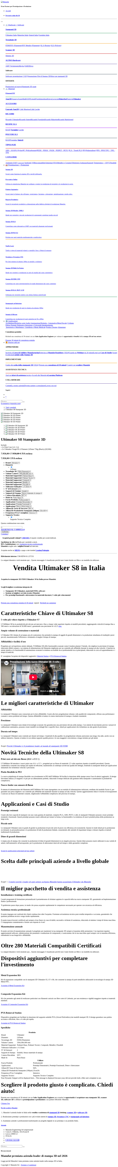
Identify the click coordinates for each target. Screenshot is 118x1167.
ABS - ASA (10, 150)
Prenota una (52, 365)
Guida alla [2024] (22, 365)
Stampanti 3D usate (29, 87)
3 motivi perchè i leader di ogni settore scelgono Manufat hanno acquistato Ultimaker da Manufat (50, 882)
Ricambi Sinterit (25, 120)
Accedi (8, 11)
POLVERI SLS (12, 134)
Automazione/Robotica (38, 323)
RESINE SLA (11, 124)
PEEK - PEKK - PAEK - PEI (48, 150)
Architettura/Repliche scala (15, 323)
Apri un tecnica (18, 375)
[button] (13, 530)
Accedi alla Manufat (47, 375)
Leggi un (102, 353)
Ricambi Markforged (65, 120)
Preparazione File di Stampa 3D (38, 76)
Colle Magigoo (24, 109)
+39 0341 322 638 (12, 1140)
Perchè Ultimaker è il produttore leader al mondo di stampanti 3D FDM (37, 746)
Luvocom (55, 99)
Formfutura (40, 99)
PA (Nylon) (19, 150)
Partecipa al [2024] (54, 353)
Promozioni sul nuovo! (14, 87)
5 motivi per (78, 365)
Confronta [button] (5, 532)
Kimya (49, 99)
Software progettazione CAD (16, 76)
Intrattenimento (47, 325)
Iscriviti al (22, 353)
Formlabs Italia (43, 35)
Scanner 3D (10, 50)
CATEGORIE (11, 157)
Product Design (51, 327)
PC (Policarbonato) (30, 150)
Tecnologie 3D (11, 40)
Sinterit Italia (33, 35)
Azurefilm (21, 99)
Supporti (90, 163)
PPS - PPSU (101, 150)
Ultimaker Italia (11, 35)
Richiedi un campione (48, 603)
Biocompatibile (39, 163)
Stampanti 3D (11, 29)
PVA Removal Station (58, 656)
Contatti (8, 386)
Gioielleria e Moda (31, 327)
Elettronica (21, 325)
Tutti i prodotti (11, 407)
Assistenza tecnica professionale (31, 544)
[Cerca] (24, 1146)
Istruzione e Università (33, 325)
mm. (60, 626)
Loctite (21, 130)
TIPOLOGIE (11, 145)
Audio (27, 323)
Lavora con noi (50, 386)
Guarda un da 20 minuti (81, 353)
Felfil (26, 66)
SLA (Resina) (45, 45)
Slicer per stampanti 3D (59, 76)
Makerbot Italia (22, 35)
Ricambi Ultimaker (12, 120)
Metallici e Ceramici (64, 163)
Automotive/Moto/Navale (57, 323)
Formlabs (13, 140)
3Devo (30, 66)
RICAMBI (10, 114)
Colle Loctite (35, 109)
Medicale (42, 327)
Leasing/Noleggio (42, 550)
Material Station (43, 656)
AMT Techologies (12, 66)
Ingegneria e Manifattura (15, 327)
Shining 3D (10, 56)
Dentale (13, 325)
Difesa (8, 325)
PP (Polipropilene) (89, 150)
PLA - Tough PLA (75, 150)
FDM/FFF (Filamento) (14, 45)
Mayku (21, 66)
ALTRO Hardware (13, 60)
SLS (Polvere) (56, 45)
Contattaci (4, 534)
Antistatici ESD (11, 163)
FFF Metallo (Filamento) (31, 45)
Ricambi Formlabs (37, 120)
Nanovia (70, 99)
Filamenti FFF (10, 93)
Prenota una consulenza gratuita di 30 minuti (17, 603)
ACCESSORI (11, 104)
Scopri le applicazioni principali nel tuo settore (17, 851)
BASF (27, 99)
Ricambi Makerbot (51, 120)
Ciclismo (70, 323)
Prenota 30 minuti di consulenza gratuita (20, 340)
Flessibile (113, 163)
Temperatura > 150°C (102, 163)
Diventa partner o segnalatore (34, 386)
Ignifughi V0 (29, 163)
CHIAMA (26, 538)
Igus (45, 99)
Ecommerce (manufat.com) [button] (11, 403)
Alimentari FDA (51, 163)
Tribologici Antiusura (79, 163)
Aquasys (15, 99)
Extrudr (33, 99)
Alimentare (62, 327)
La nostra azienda (17, 386)
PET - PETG (63, 150)
